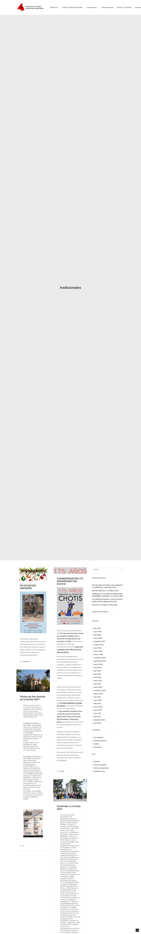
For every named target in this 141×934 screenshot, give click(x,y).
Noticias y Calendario (124, 7)
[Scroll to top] (137, 930)
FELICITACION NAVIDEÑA (28, 587)
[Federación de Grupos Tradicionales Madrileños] (30, 7)
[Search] (108, 569)
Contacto (138, 7)
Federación (53, 7)
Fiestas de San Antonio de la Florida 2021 (32, 698)
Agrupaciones (92, 7)
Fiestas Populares (107, 7)
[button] (33, 574)
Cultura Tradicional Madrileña (72, 7)
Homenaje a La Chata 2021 (69, 807)
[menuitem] (55, 7)
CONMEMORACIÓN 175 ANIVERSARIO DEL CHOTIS (70, 581)
